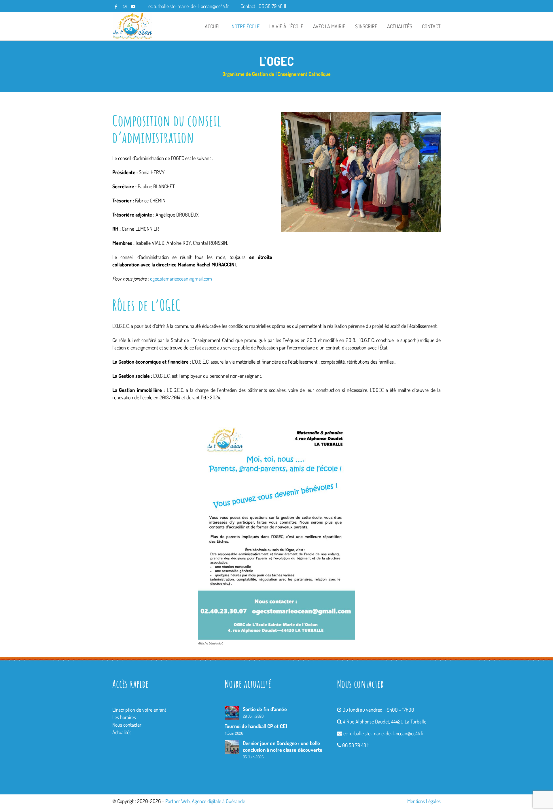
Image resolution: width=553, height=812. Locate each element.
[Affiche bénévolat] (276, 527)
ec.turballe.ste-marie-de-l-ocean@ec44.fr (383, 733)
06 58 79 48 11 (356, 745)
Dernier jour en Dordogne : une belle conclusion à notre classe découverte (282, 746)
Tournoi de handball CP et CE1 (256, 726)
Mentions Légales (424, 801)
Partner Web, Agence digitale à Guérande (205, 801)
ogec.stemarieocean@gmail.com (181, 278)
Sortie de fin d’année (265, 709)
